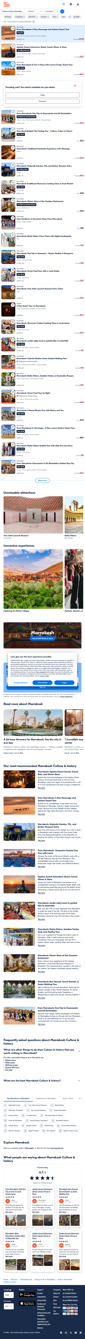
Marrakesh (29, 1148)
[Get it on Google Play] (27, 1295)
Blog (54, 1300)
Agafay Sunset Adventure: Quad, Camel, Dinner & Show (42, 1191)
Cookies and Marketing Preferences (41, 1306)
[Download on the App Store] (27, 1303)
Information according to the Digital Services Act (43, 1321)
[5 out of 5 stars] (15, 1197)
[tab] (18, 1098)
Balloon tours (10, 1060)
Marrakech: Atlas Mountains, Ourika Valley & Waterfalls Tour (15, 1235)
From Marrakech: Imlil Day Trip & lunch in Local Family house (15, 1191)
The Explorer (56, 1312)
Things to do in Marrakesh (45, 1280)
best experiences (57, 1148)
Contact (40, 1293)
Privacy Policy (41, 1300)
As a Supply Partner (69, 1293)
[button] (42, 33)
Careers (56, 1297)
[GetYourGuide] (7, 4)
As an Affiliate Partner (70, 1300)
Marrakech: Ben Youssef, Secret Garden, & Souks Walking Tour (68, 1191)
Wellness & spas (11, 1065)
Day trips (8, 1070)
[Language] (71, 4)
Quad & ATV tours (12, 1067)
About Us (56, 1293)
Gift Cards (56, 1307)
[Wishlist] (63, 4)
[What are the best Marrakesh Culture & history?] (79, 1080)
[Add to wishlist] (13, 28)
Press (55, 1304)
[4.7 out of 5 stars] (42, 1178)
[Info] (34, 22)
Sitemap (40, 1328)
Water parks (10, 1063)
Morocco (14, 1280)
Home (6, 1280)
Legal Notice (41, 1297)
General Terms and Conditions (43, 1314)
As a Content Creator (70, 1297)
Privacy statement (66, 697)
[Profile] (77, 4)
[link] (42, 33)
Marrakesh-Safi (26, 1280)
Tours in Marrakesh (65, 1280)
